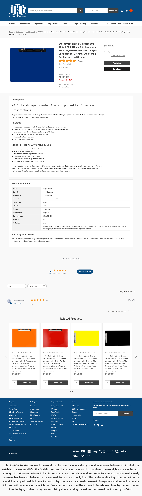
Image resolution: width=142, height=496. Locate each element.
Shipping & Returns (16, 412)
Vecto (53, 434)
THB (105, 24)
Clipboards (38, 24)
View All (54, 437)
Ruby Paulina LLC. (57, 406)
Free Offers (94, 24)
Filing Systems (52, 24)
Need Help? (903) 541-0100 (122, 24)
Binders (12, 24)
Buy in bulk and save (118, 56)
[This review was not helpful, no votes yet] (132, 311)
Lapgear (54, 431)
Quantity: (107, 52)
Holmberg (54, 421)
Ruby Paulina (55, 412)
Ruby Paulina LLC (57, 418)
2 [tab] (72, 391)
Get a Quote (117, 69)
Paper (65, 24)
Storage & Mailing (79, 24)
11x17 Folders (14, 431)
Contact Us (13, 409)
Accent (53, 427)
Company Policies (15, 418)
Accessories (25, 24)
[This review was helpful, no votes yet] (128, 311)
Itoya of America (57, 424)
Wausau (54, 409)
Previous (6, 356)
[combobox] (55, 10)
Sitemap (12, 440)
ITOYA (53, 415)
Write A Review (85, 272)
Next (135, 356)
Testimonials (13, 406)
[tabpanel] (24, 356)
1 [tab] (70, 391)
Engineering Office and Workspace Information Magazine (17, 424)
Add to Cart (113, 11)
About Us (12, 415)
